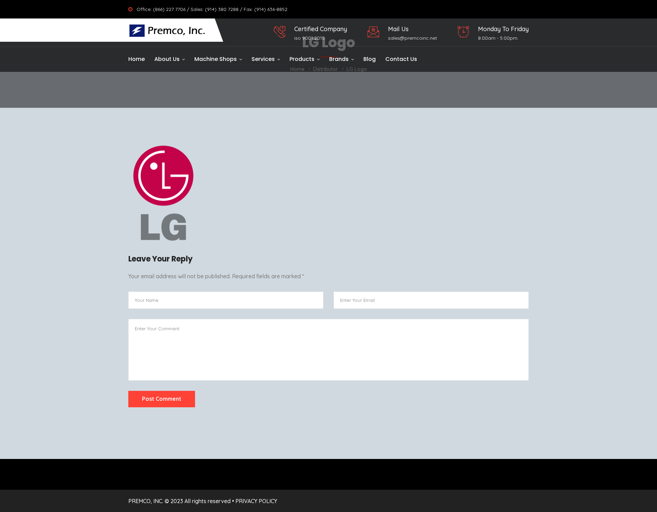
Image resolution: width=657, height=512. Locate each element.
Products (301, 59)
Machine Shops (215, 59)
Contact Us (401, 59)
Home (136, 59)
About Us (167, 59)
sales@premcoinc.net (412, 38)
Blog (369, 59)
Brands (339, 59)
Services (263, 59)
